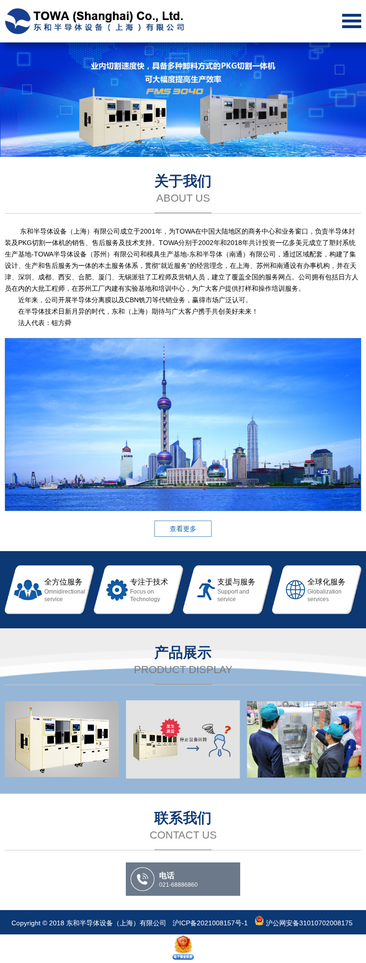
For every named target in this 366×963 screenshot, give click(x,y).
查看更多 (183, 529)
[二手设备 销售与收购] (304, 739)
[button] (350, 99)
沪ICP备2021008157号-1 (211, 923)
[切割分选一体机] (62, 739)
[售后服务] (183, 739)
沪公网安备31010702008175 (308, 923)
